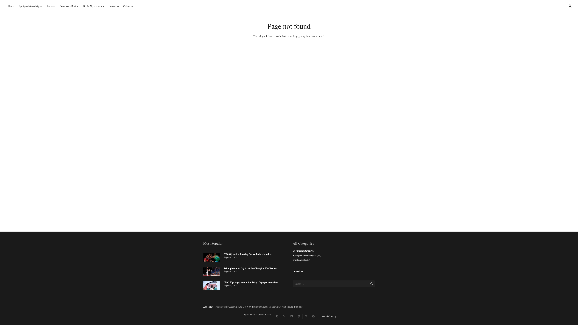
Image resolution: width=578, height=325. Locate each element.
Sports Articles (300, 259)
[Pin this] (299, 316)
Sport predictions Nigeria (304, 255)
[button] (570, 6)
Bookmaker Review (302, 250)
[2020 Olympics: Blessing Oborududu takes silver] (211, 257)
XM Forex (208, 306)
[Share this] (277, 316)
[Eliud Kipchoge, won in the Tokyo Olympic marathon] (211, 285)
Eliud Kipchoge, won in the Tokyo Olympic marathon (251, 282)
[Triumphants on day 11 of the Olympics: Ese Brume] (211, 271)
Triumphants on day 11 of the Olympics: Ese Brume (250, 268)
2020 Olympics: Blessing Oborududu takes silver (248, 254)
